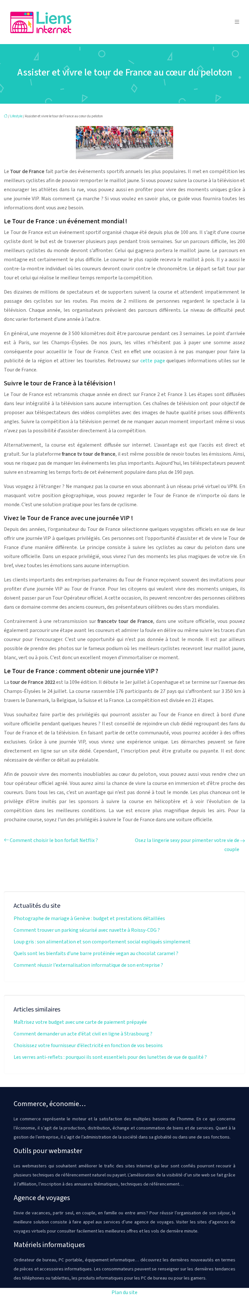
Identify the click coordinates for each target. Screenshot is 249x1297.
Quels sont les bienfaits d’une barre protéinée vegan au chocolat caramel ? (96, 953)
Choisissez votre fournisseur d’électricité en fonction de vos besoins (88, 1045)
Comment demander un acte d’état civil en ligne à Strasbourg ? (83, 1033)
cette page (152, 360)
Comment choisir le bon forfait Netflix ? (54, 840)
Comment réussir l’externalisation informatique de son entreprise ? (88, 965)
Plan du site (124, 1292)
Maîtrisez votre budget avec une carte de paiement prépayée (80, 1022)
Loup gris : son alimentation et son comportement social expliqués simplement (102, 941)
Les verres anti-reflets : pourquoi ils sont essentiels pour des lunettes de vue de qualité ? (110, 1057)
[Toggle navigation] (237, 22)
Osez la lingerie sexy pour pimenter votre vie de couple (187, 845)
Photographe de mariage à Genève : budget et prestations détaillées (89, 918)
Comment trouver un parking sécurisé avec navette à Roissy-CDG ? (87, 930)
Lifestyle (16, 116)
